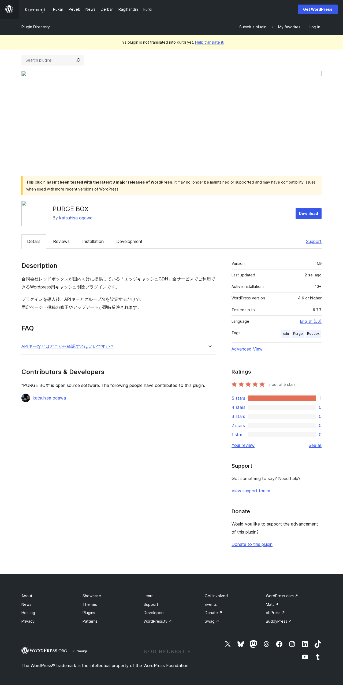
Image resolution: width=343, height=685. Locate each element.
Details (33, 241)
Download (308, 213)
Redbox (313, 334)
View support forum (251, 490)
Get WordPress (318, 9)
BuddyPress (279, 621)
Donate (213, 612)
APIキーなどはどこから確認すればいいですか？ (67, 346)
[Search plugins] (78, 60)
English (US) (311, 321)
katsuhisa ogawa (75, 217)
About (26, 595)
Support (314, 241)
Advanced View (247, 349)
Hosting (28, 612)
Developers (154, 612)
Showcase (92, 595)
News (26, 604)
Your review (243, 445)
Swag (212, 621)
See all (315, 445)
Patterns (90, 621)
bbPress (275, 612)
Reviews (61, 241)
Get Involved (216, 595)
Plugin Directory (35, 27)
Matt (272, 604)
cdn (286, 334)
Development (129, 241)
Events (211, 604)
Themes (90, 604)
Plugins (89, 612)
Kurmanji (80, 651)
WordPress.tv (158, 621)
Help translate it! (209, 42)
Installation (93, 241)
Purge (298, 334)
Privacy (28, 621)
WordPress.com (282, 595)
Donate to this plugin (252, 544)
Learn (149, 595)
